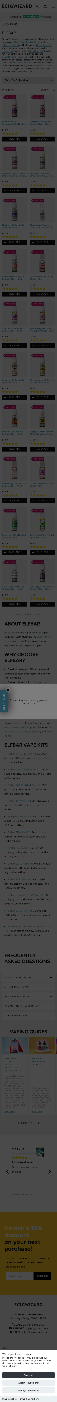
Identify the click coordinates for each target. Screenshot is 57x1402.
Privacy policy (9, 1399)
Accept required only (28, 1382)
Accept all (28, 1375)
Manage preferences (28, 1390)
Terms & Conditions (28, 1399)
